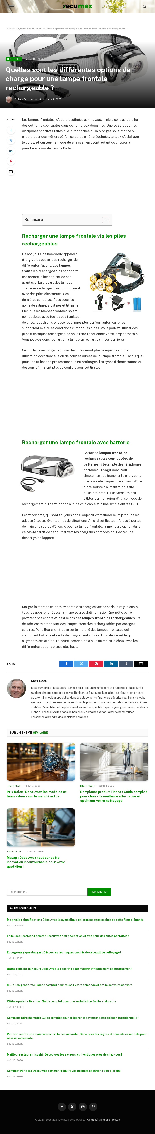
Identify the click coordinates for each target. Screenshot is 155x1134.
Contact (92, 1119)
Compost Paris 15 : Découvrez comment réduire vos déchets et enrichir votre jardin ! (64, 1070)
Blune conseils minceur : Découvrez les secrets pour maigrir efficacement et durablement (69, 968)
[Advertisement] (87, 184)
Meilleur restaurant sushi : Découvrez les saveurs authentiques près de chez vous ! (64, 1054)
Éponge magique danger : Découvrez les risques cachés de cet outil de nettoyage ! (64, 952)
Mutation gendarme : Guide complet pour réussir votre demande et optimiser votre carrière (69, 985)
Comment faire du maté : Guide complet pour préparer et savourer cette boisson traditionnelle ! (73, 1017)
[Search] (144, 6)
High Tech (13, 59)
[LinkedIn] (11, 151)
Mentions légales (109, 1119)
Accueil (11, 28)
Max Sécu (39, 681)
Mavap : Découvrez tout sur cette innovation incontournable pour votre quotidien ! (36, 862)
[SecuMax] (77, 6)
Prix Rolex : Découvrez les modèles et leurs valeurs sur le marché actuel (37, 794)
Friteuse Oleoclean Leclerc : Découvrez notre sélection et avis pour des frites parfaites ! (68, 936)
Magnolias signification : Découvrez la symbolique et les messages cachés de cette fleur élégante (75, 919)
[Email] (11, 171)
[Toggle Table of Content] (103, 220)
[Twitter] (11, 140)
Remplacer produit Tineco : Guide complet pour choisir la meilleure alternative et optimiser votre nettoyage (113, 796)
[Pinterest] (11, 161)
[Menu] (11, 6)
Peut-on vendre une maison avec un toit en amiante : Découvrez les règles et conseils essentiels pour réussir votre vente (77, 1036)
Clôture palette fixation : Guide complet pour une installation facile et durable (61, 1001)
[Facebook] (11, 130)
